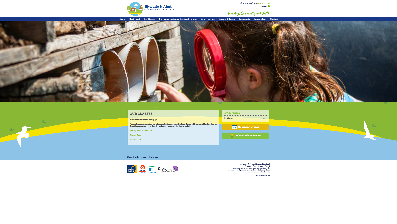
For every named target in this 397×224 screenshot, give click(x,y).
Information (260, 19)
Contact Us (265, 172)
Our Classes (149, 19)
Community (244, 19)
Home (122, 19)
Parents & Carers (227, 19)
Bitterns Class (135, 135)
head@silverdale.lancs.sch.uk (258, 170)
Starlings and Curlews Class (141, 130)
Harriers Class (135, 139)
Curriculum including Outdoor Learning (178, 19)
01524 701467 (264, 3)
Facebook (263, 7)
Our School (134, 19)
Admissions (140, 157)
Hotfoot (267, 175)
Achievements (208, 19)
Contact (274, 19)
